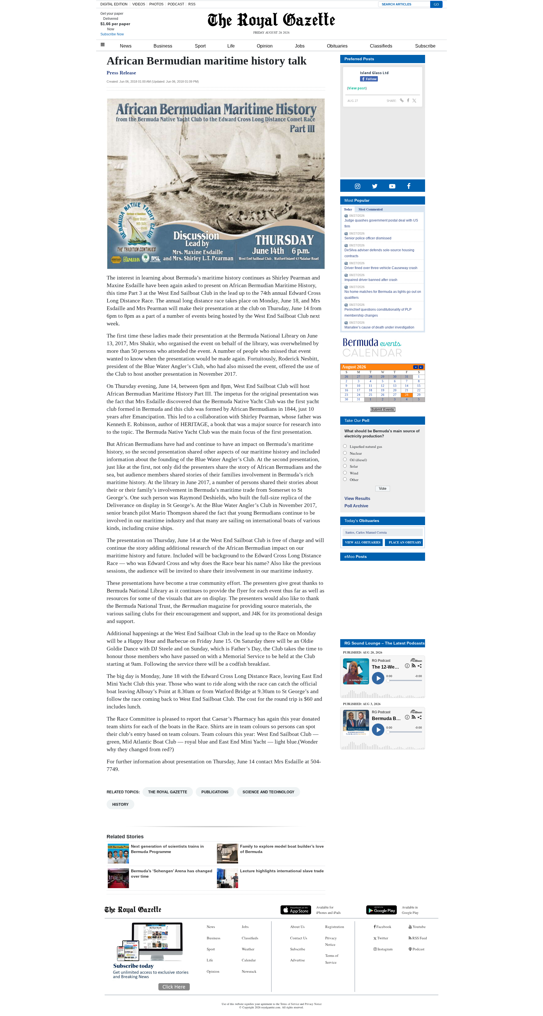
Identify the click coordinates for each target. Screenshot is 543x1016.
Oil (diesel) (358, 459)
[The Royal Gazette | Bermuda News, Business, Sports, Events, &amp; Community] (271, 20)
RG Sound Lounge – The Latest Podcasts (384, 643)
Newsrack (249, 971)
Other (354, 479)
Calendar (249, 960)
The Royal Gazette (167, 791)
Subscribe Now (112, 34)
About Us (297, 926)
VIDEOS (138, 4)
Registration (334, 926)
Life (231, 46)
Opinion (265, 46)
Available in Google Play (410, 910)
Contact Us (298, 937)
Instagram (385, 948)
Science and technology (268, 791)
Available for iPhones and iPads (328, 910)
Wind (354, 473)
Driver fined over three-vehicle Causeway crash (380, 268)
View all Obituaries (362, 542)
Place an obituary (405, 542)
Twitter (382, 937)
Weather (248, 948)
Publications (215, 791)
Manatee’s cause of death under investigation (379, 327)
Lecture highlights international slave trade (282, 871)
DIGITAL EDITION (114, 4)
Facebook (383, 926)
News (126, 46)
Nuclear (356, 453)
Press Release (121, 73)
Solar (354, 466)
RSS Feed (419, 937)
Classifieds (381, 46)
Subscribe (425, 46)
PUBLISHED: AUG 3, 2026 (362, 704)
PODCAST (176, 4)
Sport (200, 46)
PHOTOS (156, 4)
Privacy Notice (331, 941)
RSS (191, 4)
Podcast (418, 948)
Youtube (419, 926)
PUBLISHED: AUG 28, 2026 (362, 652)
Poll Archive (356, 505)
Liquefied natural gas (366, 446)
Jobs (300, 46)
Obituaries (337, 46)
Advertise (297, 960)
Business (163, 46)
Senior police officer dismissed (367, 238)
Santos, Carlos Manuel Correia (366, 532)
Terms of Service (331, 959)
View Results (357, 498)
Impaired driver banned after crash (370, 280)
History (120, 804)
